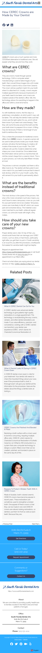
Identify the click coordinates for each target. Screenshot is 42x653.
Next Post (35, 524)
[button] (39, 3)
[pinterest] (21, 644)
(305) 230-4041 (23, 254)
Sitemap (25, 639)
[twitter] (16, 644)
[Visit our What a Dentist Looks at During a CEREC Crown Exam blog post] (21, 353)
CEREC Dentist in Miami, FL (25, 264)
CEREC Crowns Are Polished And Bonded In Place (20, 428)
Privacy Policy (18, 639)
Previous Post (7, 524)
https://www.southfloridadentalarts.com (16, 252)
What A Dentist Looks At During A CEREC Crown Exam (20, 369)
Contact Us (21, 576)
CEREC (4, 57)
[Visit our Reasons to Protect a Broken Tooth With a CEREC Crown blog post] (21, 473)
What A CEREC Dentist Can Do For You (19, 306)
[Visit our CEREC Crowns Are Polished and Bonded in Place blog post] (21, 412)
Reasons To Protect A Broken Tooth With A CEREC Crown (20, 490)
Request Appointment (21, 557)
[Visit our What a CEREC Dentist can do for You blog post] (21, 291)
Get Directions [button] (21, 538)
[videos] (26, 644)
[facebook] (11, 644)
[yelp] (30, 644)
